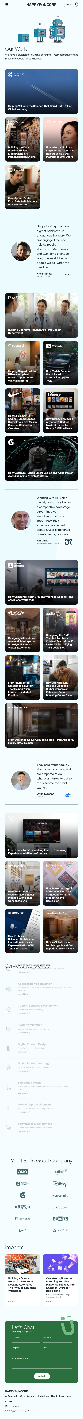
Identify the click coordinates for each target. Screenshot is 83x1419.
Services (31, 1396)
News (69, 1396)
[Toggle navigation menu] (7, 4)
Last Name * (47, 1337)
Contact (69, 4)
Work (22, 1396)
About (54, 1396)
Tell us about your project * (21, 1358)
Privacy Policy (15, 1406)
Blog (61, 1396)
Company (15, 1347)
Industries (43, 1396)
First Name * (16, 1337)
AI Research (11, 1396)
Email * (45, 1347)
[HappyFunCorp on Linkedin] (6, 1406)
